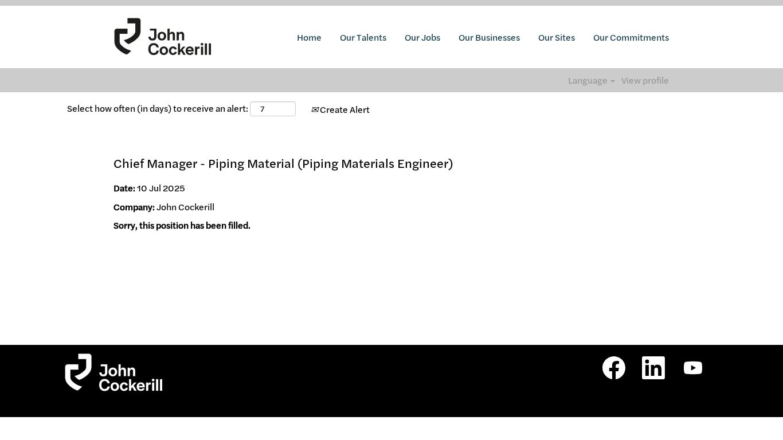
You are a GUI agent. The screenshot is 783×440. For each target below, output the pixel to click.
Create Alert (344, 109)
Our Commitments (631, 37)
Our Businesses (489, 37)
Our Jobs (422, 37)
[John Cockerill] (162, 37)
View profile (645, 80)
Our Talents (363, 37)
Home (309, 37)
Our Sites (556, 37)
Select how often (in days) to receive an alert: (157, 108)
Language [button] (588, 80)
